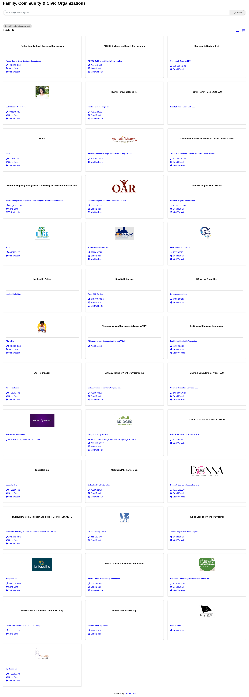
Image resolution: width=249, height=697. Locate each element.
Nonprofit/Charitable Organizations (17, 26)
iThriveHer (10, 341)
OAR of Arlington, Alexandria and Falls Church (107, 200)
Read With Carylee (95, 294)
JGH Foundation (12, 388)
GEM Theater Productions (16, 107)
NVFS (8, 154)
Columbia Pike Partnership (99, 485)
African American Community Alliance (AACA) (106, 341)
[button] (237, 30)
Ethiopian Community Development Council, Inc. (190, 579)
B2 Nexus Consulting (178, 294)
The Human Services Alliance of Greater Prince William (192, 154)
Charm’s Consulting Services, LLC (184, 388)
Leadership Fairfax (13, 294)
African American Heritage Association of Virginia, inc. (110, 154)
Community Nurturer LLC (180, 61)
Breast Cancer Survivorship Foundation (104, 579)
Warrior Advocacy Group (98, 625)
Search (238, 13)
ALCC (8, 247)
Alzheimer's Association (15, 435)
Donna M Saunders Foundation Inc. (184, 485)
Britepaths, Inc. (12, 579)
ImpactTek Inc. (11, 485)
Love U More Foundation (180, 247)
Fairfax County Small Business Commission (23, 61)
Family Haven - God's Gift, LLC (182, 107)
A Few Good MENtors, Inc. (98, 247)
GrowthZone (130, 694)
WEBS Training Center (97, 532)
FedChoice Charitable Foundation (183, 341)
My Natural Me (11, 669)
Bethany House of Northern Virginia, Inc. (104, 388)
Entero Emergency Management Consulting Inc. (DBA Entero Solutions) (34, 200)
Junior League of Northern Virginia (184, 532)
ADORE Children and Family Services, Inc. (105, 61)
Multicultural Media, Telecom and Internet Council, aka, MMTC (31, 532)
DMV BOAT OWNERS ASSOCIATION (184, 435)
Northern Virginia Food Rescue (182, 200)
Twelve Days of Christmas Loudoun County (23, 625)
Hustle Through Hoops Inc (98, 107)
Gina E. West (175, 625)
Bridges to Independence (98, 435)
